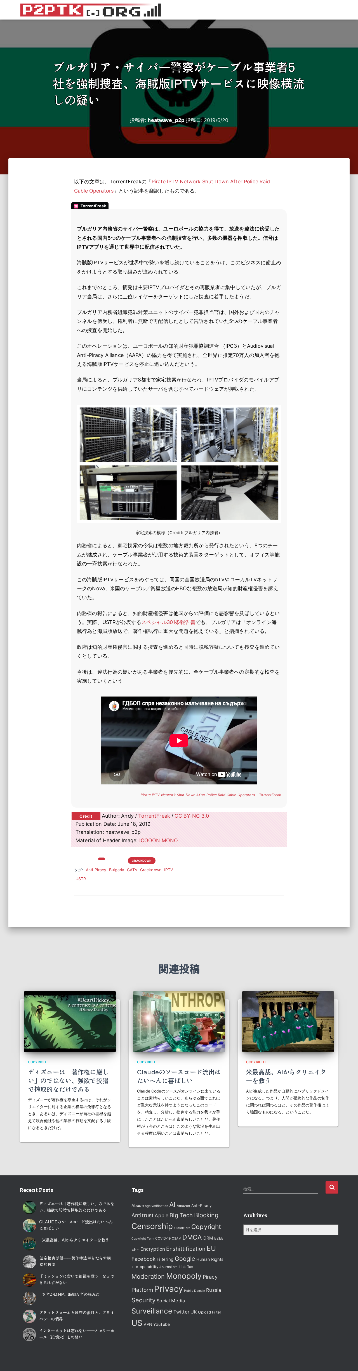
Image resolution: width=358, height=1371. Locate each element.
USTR (81, 878)
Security (143, 1300)
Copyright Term (142, 1238)
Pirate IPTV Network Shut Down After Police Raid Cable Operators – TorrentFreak (211, 795)
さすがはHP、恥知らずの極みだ (71, 1294)
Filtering (165, 1259)
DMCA (192, 1237)
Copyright (116, 860)
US (136, 1323)
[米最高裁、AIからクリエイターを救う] (288, 1021)
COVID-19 (163, 1238)
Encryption (152, 1249)
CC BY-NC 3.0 (192, 816)
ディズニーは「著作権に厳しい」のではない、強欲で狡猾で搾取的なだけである (68, 1080)
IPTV (168, 869)
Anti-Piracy (96, 869)
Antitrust (142, 1215)
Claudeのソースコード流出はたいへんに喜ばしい (179, 1076)
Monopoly (184, 1276)
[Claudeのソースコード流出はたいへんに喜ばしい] (179, 1021)
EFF (135, 1249)
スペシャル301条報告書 (168, 622)
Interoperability (144, 1266)
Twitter (181, 1312)
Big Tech (181, 1215)
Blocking (206, 1215)
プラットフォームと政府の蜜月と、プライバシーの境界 (76, 1315)
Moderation (148, 1276)
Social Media (171, 1300)
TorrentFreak (154, 816)
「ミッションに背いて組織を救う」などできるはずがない (76, 1279)
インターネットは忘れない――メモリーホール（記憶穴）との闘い (76, 1333)
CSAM (176, 1238)
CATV (132, 869)
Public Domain (194, 1291)
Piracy (210, 1277)
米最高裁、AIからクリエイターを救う (286, 1076)
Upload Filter (209, 1312)
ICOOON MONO (158, 840)
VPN (147, 1324)
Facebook (143, 1259)
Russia (213, 1290)
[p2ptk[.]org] (90, 10)
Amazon (183, 1206)
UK (193, 1312)
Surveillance (151, 1311)
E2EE (218, 1238)
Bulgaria (116, 869)
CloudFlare (182, 1228)
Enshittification (185, 1248)
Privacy (168, 1289)
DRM (208, 1238)
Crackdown (141, 860)
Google (185, 1258)
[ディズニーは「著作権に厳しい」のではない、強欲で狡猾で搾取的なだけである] (70, 1021)
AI (172, 1204)
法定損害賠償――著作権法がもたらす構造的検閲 (75, 1261)
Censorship (152, 1226)
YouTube (161, 1324)
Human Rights (210, 1259)
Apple (161, 1215)
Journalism (168, 1267)
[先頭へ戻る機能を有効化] (347, 1360)
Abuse (137, 1205)
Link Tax (186, 1267)
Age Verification (156, 1206)
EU (211, 1248)
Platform (142, 1290)
